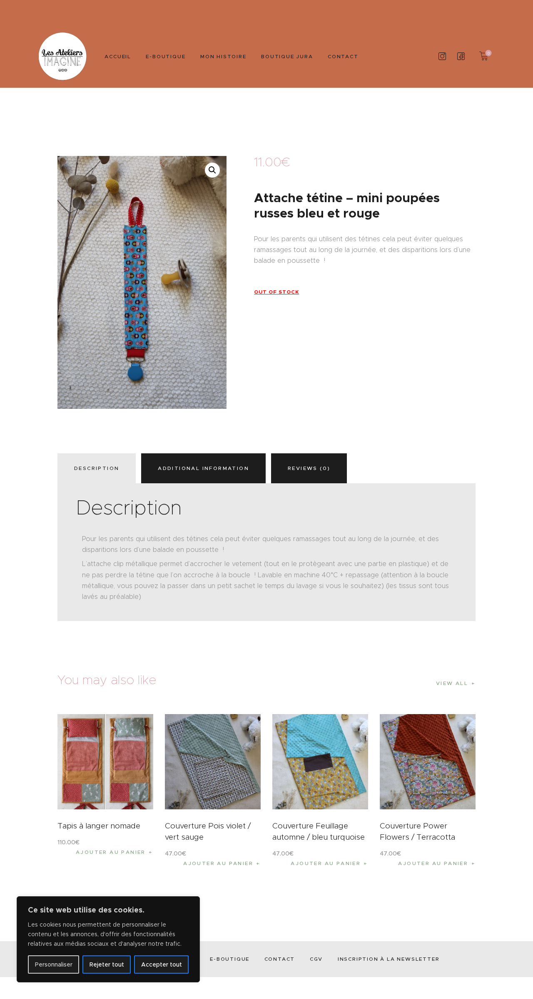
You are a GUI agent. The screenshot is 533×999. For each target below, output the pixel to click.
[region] (108, 939)
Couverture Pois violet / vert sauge (208, 831)
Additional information (203, 468)
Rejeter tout (107, 964)
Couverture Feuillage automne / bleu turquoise (318, 831)
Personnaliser (53, 964)
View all (452, 683)
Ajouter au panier (111, 852)
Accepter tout (161, 964)
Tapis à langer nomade (98, 826)
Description (96, 468)
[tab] (98, 468)
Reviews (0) (309, 468)
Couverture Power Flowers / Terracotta (417, 831)
